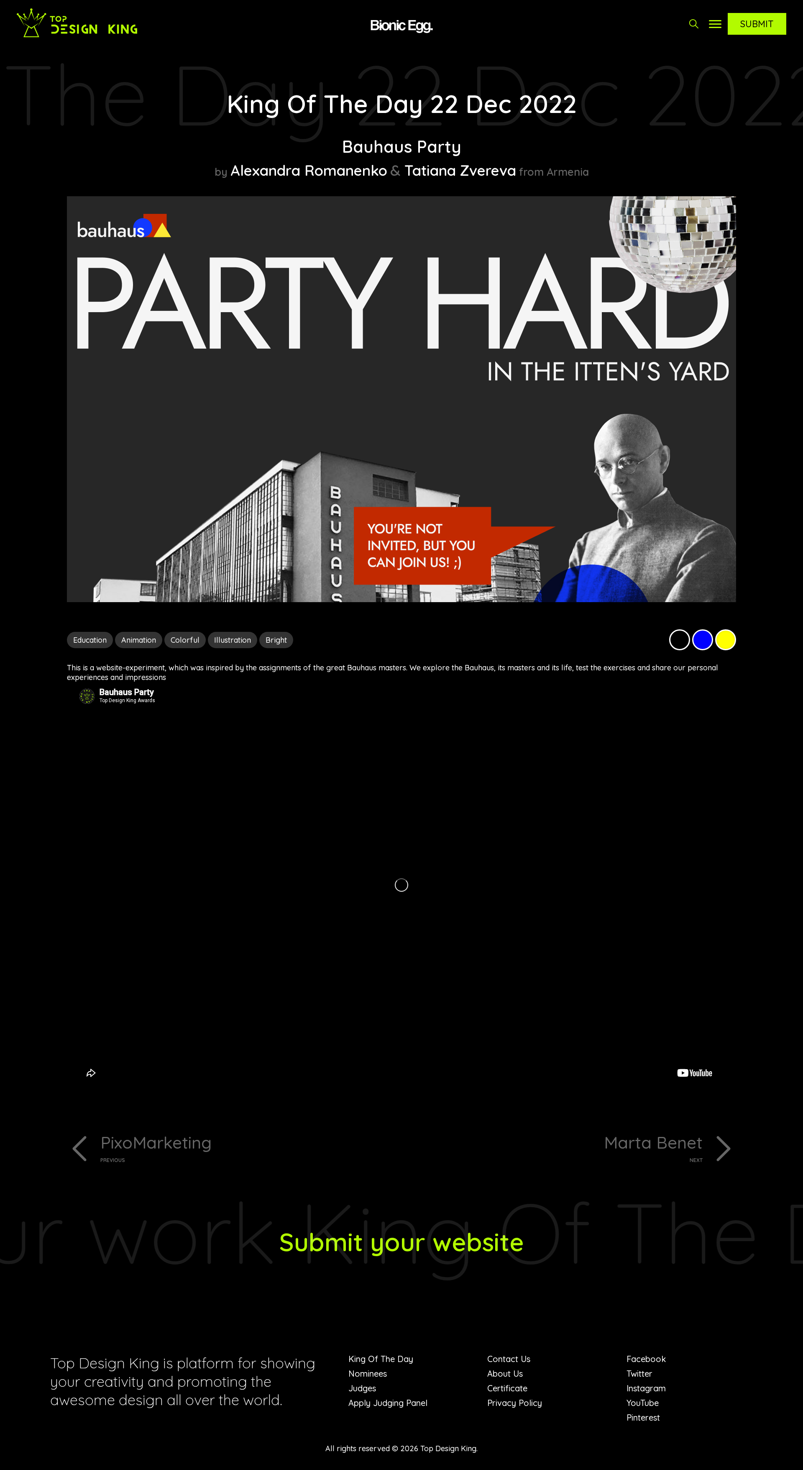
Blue (702, 639)
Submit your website (401, 1241)
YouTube (643, 1403)
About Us (505, 1373)
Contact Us (508, 1359)
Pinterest (643, 1417)
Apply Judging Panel (387, 1403)
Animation (138, 640)
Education (90, 640)
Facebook (646, 1359)
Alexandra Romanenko (308, 170)
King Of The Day (380, 1359)
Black (679, 639)
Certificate (507, 1388)
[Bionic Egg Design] (401, 25)
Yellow (725, 639)
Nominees (367, 1373)
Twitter (639, 1373)
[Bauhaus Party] (401, 599)
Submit (757, 24)
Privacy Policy (514, 1403)
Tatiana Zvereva (460, 170)
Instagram (646, 1388)
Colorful (185, 640)
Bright (276, 640)
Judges (362, 1388)
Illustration (232, 640)
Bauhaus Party (401, 146)
